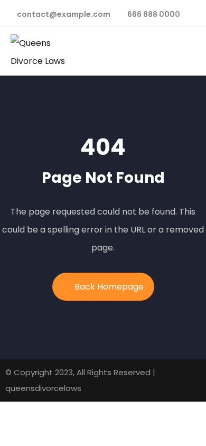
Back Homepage (109, 287)
